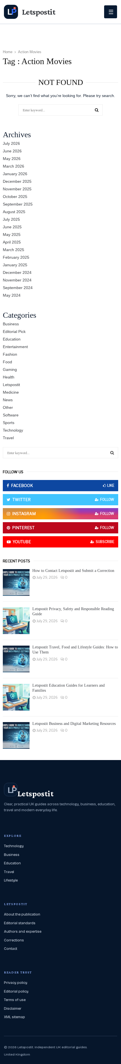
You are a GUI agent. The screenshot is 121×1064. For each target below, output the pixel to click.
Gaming (10, 369)
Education (12, 339)
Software (11, 415)
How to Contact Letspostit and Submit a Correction (73, 571)
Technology (13, 430)
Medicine (11, 392)
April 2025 (12, 242)
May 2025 (12, 234)
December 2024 (17, 272)
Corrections (14, 940)
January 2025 (15, 265)
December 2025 (17, 181)
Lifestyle (11, 880)
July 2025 (11, 219)
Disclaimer (12, 1008)
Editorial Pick (14, 331)
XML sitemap (14, 1017)
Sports (8, 422)
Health (8, 377)
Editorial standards (19, 923)
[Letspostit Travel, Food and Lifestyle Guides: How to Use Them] (16, 659)
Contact (10, 948)
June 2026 (12, 151)
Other (8, 407)
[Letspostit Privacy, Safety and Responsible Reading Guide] (16, 620)
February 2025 (16, 257)
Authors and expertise (22, 931)
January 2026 (15, 174)
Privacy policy (15, 982)
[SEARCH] (112, 452)
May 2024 (12, 295)
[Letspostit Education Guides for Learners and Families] (16, 697)
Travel (8, 438)
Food (7, 362)
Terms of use (15, 1000)
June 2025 (12, 227)
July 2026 (11, 143)
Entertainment (15, 346)
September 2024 (18, 287)
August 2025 (14, 211)
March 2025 (13, 249)
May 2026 (12, 158)
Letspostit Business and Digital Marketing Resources (74, 724)
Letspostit (11, 384)
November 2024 (17, 280)
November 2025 (17, 189)
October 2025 (15, 196)
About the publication (22, 914)
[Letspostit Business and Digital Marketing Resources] (16, 735)
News (8, 400)
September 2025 (18, 204)
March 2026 (13, 166)
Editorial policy (16, 991)
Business (11, 324)
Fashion (10, 354)
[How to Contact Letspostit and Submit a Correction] (16, 582)
